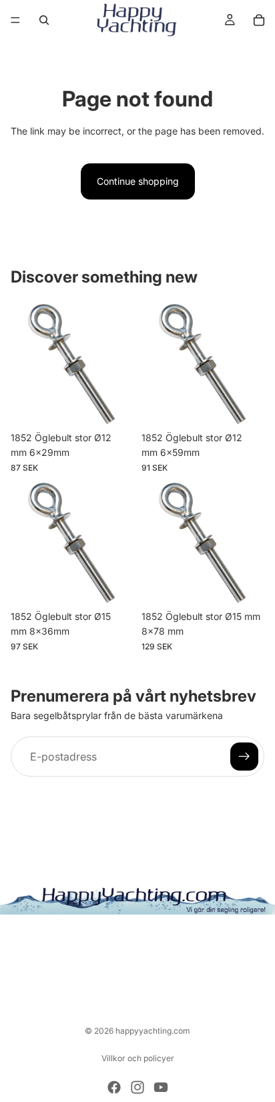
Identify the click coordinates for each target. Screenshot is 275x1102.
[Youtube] (161, 1087)
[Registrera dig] (244, 756)
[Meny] (15, 20)
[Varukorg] (259, 20)
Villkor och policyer (137, 1058)
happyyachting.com (152, 1031)
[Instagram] (137, 1087)
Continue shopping (138, 181)
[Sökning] (44, 20)
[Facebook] (114, 1087)
